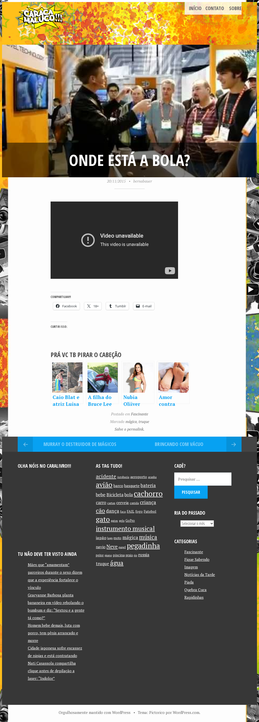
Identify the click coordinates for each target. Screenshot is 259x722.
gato (103, 519)
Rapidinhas (194, 597)
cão (100, 510)
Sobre (235, 8)
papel (122, 547)
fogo (139, 511)
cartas (111, 503)
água (116, 563)
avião (104, 484)
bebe (100, 494)
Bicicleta (114, 494)
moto (117, 538)
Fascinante (139, 413)
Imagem (191, 566)
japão (101, 537)
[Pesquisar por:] (202, 479)
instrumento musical (125, 528)
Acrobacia (123, 477)
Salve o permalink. (129, 429)
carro (101, 502)
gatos (114, 520)
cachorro (148, 493)
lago (110, 538)
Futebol (150, 511)
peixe (100, 555)
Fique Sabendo (196, 559)
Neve (112, 546)
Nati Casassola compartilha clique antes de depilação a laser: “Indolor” (52, 671)
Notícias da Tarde (199, 574)
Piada (189, 582)
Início (195, 8)
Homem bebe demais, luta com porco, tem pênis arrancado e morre (54, 633)
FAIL (130, 511)
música (148, 537)
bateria (148, 485)
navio (100, 546)
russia (143, 555)
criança (148, 502)
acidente (106, 476)
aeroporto (138, 476)
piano (108, 555)
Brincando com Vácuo (179, 444)
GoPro (130, 520)
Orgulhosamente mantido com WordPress (95, 712)
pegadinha (143, 545)
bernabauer (142, 181)
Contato (214, 8)
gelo (121, 520)
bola (128, 494)
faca (123, 511)
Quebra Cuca (195, 589)
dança (112, 511)
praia (129, 555)
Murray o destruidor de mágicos (80, 444)
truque (144, 421)
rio (135, 555)
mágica (131, 421)
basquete (132, 485)
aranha (152, 477)
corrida (134, 503)
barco (118, 485)
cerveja (122, 502)
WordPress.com (186, 712)
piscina (119, 555)
